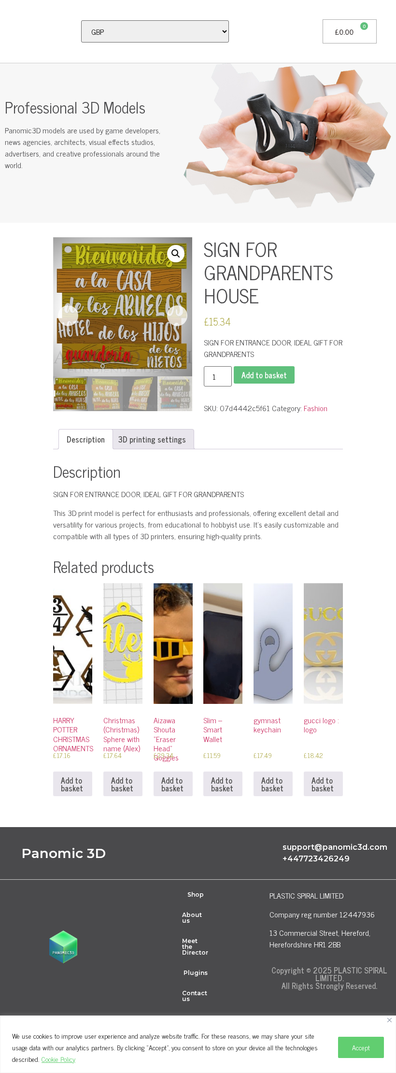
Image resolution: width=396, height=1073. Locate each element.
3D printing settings (152, 439)
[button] (12, 31)
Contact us (194, 995)
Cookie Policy (58, 1058)
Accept (361, 1047)
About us (192, 917)
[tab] (85, 439)
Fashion (315, 407)
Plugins (196, 972)
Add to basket (264, 375)
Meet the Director (195, 946)
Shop (195, 894)
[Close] (389, 1020)
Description (86, 439)
